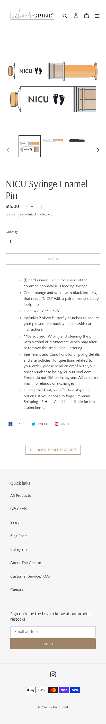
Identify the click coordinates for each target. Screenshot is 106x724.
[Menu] (97, 15)
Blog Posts (19, 536)
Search (16, 522)
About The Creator (25, 563)
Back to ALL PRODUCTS (57, 450)
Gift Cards (18, 509)
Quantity (12, 232)
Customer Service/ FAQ (30, 576)
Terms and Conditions (49, 354)
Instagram (18, 549)
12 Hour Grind (59, 707)
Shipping (12, 214)
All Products (20, 495)
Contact (16, 590)
